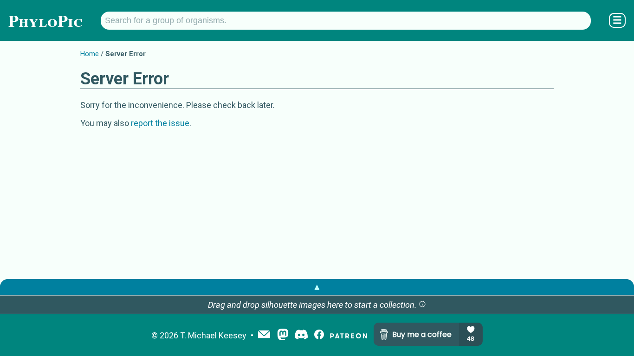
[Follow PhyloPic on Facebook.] (319, 335)
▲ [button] (317, 287)
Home (89, 54)
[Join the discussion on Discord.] (301, 335)
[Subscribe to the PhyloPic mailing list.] (264, 335)
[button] (422, 305)
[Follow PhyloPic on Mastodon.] (283, 335)
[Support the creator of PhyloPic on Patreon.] (348, 335)
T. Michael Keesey (213, 335)
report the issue (160, 123)
